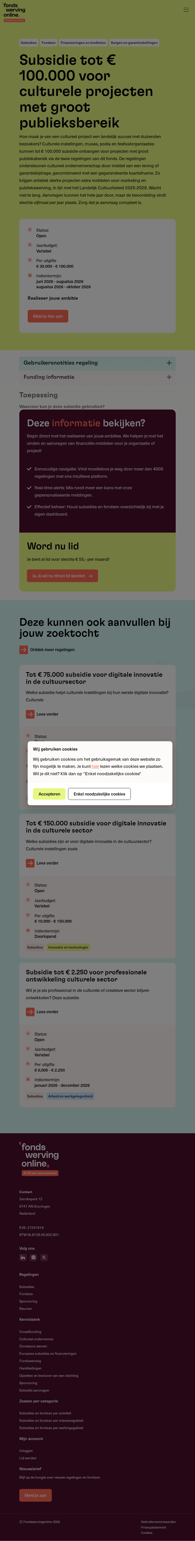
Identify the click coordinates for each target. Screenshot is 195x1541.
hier (95, 766)
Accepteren (49, 794)
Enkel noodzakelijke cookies (99, 794)
